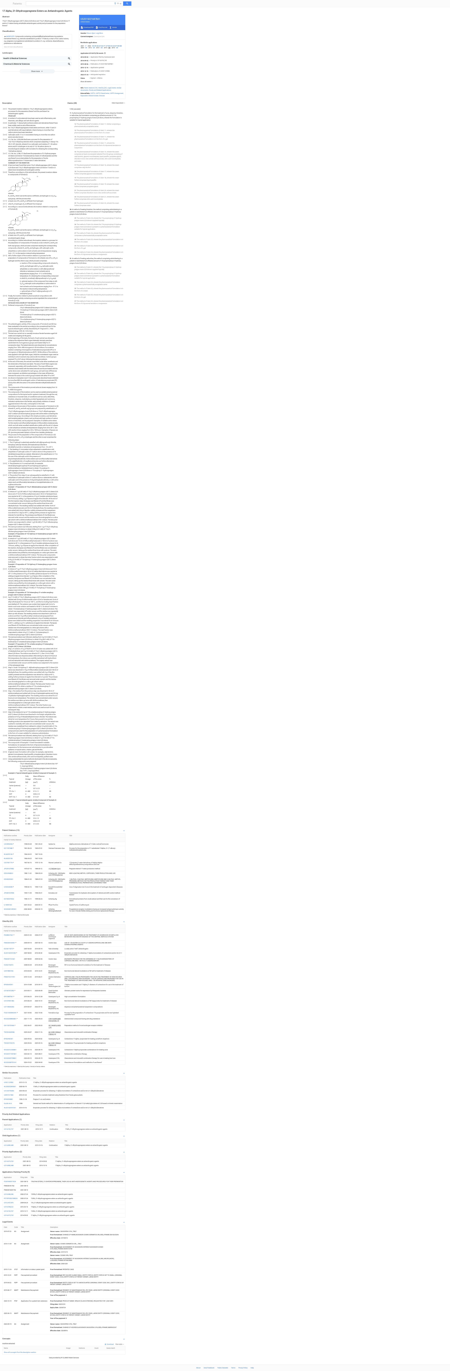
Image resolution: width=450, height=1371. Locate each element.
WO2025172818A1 (10, 1054)
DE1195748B (8, 848)
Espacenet (84, 96)
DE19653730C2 (9, 899)
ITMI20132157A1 (9, 977)
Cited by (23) (102, 88)
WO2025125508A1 (10, 1050)
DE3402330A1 (8, 879)
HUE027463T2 (8, 965)
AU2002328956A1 (10, 1086)
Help (252, 1368)
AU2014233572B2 (10, 953)
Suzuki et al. (8, 1103)
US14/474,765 (8, 1161)
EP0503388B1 (8, 1099)
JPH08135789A (9, 893)
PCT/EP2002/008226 (10, 1198)
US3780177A (8, 863)
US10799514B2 (9, 1001)
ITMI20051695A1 (9, 943)
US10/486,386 (8, 1194)
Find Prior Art (102, 27)
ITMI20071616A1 (9, 959)
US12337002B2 (9, 1091)
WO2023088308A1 (10, 1019)
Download (110, 1344)
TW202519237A (9, 1043)
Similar (114, 27)
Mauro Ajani (91, 33)
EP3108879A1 (8, 996)
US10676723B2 (9, 990)
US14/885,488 (8, 1145)
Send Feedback (209, 1368)
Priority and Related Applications (100, 90)
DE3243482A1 (8, 873)
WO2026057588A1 (10, 1058)
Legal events (111, 88)
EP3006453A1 (8, 985)
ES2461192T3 (8, 949)
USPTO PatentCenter (102, 93)
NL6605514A (8, 854)
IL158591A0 (8, 905)
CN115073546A (9, 1025)
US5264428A (8, 887)
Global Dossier (93, 96)
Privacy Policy (243, 1368)
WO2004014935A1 (10, 909)
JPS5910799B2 (9, 869)
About (198, 1368)
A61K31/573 (10, 36)
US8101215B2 (8, 1095)
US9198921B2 (8, 971)
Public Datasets (223, 1368)
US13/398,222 (8, 1207)
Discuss (102, 96)
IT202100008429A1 (10, 1013)
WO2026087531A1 (10, 1062)
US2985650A (8, 844)
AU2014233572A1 (10, 1108)
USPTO (92, 93)
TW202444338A (9, 1032)
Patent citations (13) (91, 88)
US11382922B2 (9, 1007)
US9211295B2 (8, 1082)
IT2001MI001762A (10, 1181)
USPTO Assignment (116, 93)
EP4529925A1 (8, 1039)
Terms (233, 1368)
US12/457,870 (8, 1203)
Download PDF (88, 27)
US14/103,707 (8, 1129)
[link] (37, 40)
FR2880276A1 (9, 935)
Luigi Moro (99, 33)
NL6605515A (8, 858)
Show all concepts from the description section (20, 1352)
